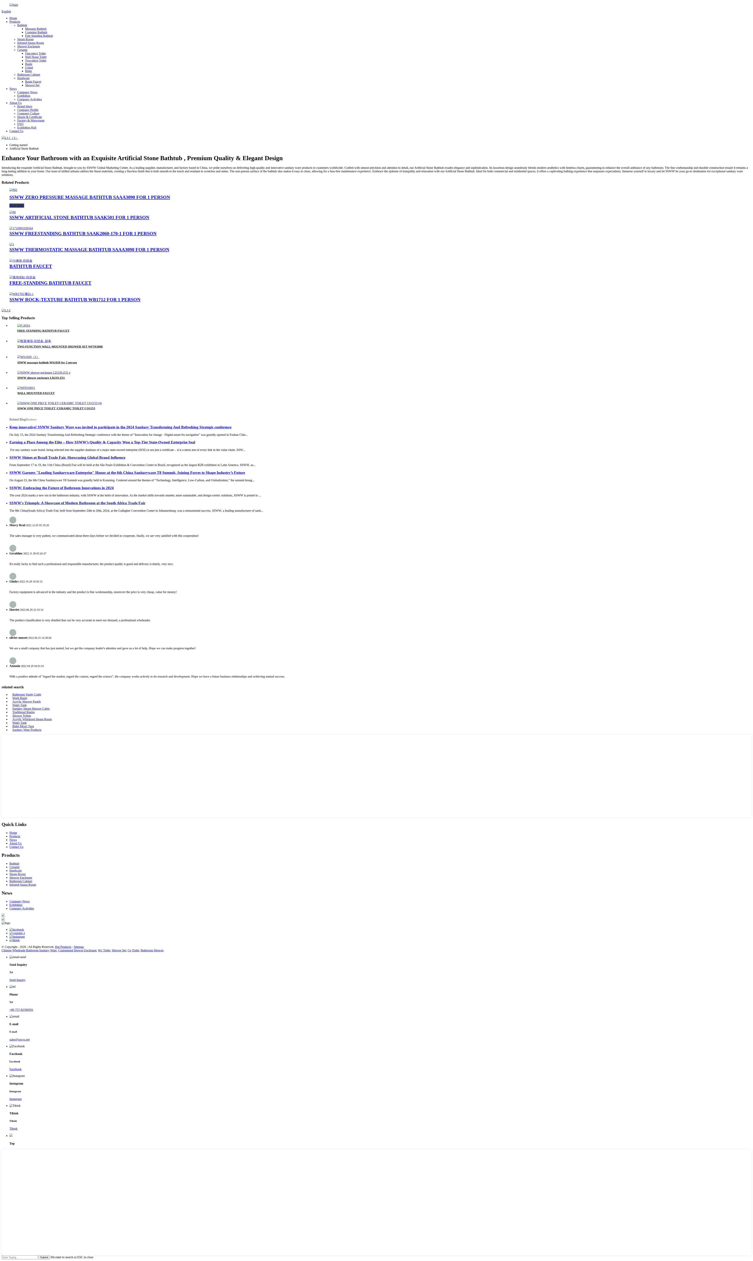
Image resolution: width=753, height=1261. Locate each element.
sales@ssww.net (19, 1039)
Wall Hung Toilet (35, 57)
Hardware (23, 78)
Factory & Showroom (30, 120)
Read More (17, 205)
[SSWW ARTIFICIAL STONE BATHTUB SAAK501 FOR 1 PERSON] (12, 212)
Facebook (15, 1069)
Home (13, 18)
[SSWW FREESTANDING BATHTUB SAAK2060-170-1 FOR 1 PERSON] (21, 228)
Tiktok (13, 1128)
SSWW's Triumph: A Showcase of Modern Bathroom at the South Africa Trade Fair (77, 503)
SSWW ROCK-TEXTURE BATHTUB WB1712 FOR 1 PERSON (74, 299)
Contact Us (16, 131)
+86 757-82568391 (21, 1009)
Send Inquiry (17, 980)
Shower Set (32, 85)
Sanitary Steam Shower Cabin (31, 708)
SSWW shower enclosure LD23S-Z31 (41, 377)
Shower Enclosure (28, 46)
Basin (28, 64)
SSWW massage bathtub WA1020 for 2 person (47, 362)
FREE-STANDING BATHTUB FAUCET (50, 282)
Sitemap (79, 946)
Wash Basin (19, 698)
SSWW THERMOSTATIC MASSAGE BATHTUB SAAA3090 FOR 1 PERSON (89, 249)
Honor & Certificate (29, 117)
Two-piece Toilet (35, 60)
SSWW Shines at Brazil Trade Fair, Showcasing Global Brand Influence (67, 457)
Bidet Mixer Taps (23, 726)
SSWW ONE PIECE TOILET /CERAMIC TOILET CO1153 (56, 408)
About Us (15, 102)
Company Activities (29, 99)
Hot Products (63, 946)
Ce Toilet (133, 950)
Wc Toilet (104, 950)
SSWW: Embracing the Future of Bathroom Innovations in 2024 (61, 488)
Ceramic (22, 50)
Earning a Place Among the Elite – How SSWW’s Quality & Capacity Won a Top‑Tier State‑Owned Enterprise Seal (102, 442)
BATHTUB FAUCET (30, 266)
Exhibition (23, 95)
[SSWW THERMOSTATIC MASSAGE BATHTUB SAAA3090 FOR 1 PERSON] (11, 244)
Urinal (29, 67)
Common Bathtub (36, 32)
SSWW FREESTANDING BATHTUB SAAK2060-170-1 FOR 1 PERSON (82, 233)
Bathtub (22, 25)
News (13, 88)
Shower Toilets (21, 715)
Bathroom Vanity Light (26, 694)
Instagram (15, 1099)
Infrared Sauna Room (30, 43)
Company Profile (27, 110)
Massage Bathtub (35, 28)
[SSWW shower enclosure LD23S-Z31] (43, 372)
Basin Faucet (33, 81)
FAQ (20, 124)
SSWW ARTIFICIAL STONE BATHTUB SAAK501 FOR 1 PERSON (79, 217)
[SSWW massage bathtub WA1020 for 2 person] (28, 357)
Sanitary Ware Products (26, 729)
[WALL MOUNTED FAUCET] (26, 388)
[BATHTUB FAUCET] (20, 260)
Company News (27, 92)
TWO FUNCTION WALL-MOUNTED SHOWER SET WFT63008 (60, 346)
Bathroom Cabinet (28, 74)
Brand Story (24, 106)
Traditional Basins (23, 712)
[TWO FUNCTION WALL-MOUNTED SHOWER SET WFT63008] (34, 341)
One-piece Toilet (35, 53)
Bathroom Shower (152, 950)
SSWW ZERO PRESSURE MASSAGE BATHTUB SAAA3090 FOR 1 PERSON (89, 197)
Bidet (28, 71)
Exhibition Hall (26, 127)
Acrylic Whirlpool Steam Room (32, 719)
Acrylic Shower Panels (26, 701)
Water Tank (19, 705)
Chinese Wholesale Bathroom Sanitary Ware (29, 950)
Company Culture (28, 113)
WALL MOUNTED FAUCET (36, 393)
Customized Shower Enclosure (77, 950)
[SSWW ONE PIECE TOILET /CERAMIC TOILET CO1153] (59, 403)
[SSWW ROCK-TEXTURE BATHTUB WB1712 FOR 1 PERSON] (21, 294)
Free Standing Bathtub (39, 35)
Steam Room (25, 39)
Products (14, 21)
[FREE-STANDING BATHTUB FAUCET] (22, 277)
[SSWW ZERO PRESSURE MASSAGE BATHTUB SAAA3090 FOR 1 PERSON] (13, 190)
